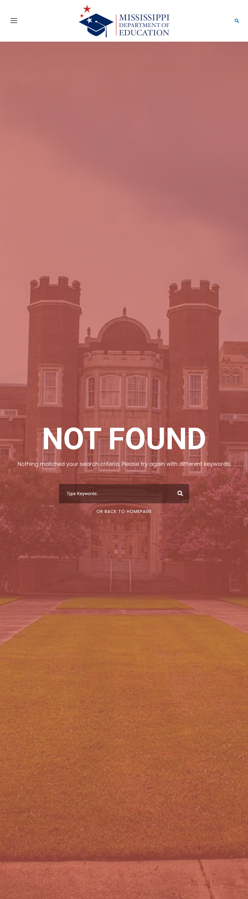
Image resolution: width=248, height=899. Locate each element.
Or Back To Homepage (124, 511)
